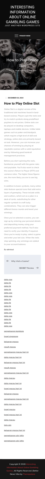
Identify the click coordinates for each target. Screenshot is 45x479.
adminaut (10, 250)
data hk (7, 283)
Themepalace (29, 474)
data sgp (8, 279)
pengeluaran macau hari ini (16, 399)
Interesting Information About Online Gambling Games (22, 467)
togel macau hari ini (13, 414)
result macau (10, 347)
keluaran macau (11, 394)
